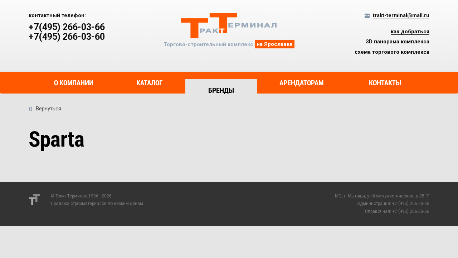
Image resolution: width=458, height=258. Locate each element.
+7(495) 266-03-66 (67, 27)
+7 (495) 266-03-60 (410, 203)
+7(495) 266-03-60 (67, 37)
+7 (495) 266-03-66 (410, 211)
